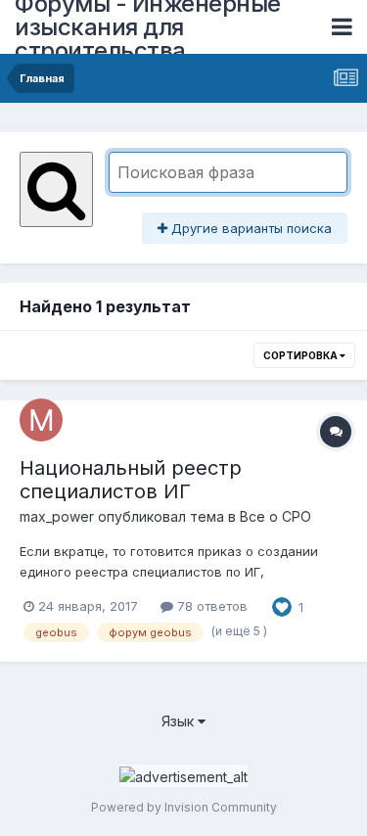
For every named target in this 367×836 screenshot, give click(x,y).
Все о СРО (275, 516)
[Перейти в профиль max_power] (41, 419)
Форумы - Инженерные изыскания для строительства (148, 27)
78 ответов (210, 606)
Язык (179, 721)
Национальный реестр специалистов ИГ (131, 479)
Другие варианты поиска (249, 228)
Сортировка (301, 355)
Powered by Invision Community (184, 807)
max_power (57, 516)
